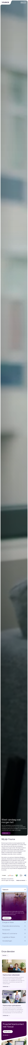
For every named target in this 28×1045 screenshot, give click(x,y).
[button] (23, 2)
